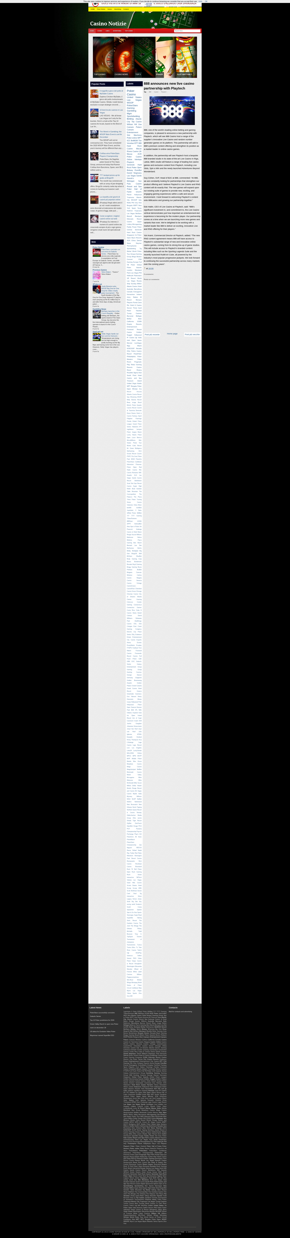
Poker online (132, 138)
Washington (131, 966)
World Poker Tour (136, 1217)
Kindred (139, 737)
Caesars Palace (134, 127)
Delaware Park (153, 1053)
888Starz (130, 521)
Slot (132, 483)
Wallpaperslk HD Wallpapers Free (169, 1232)
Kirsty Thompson (132, 740)
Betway (130, 170)
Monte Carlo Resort (134, 445)
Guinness (138, 694)
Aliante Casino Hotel (134, 286)
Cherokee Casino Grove (143, 1046)
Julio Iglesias (140, 1100)
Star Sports (138, 912)
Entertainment (132, 327)
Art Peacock (153, 1017)
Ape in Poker (134, 526)
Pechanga (130, 834)
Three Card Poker (137, 1196)
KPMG (139, 734)
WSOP (130, 103)
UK (140, 151)
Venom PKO (131, 958)
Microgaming (137, 224)
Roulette (130, 373)
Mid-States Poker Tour (131, 1116)
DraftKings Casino (156, 1055)
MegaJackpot (131, 769)
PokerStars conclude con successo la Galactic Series (110, 251)
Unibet (129, 383)
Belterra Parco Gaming (138, 1025)
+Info (200, 1)
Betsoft (129, 216)
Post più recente (152, 334)
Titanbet (139, 311)
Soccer (129, 308)
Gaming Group (134, 669)
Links (107, 31)
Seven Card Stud (139, 1176)
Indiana (129, 713)
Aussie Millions (137, 534)
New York (146, 1128)
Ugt (128, 953)
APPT (129, 524)
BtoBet (139, 570)
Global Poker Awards (140, 1077)
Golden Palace (161, 1079)
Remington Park (161, 1158)
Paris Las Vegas (133, 273)
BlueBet (139, 556)
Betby (129, 551)
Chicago (139, 591)
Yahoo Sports (132, 993)
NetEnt (129, 802)
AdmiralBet (138, 524)
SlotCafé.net (98, 332)
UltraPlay (139, 953)
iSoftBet (139, 508)
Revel (129, 370)
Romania (135, 472)
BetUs (140, 548)
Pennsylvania (131, 246)
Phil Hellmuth (158, 1141)
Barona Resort (136, 400)
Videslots (130, 505)
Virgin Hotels (137, 383)
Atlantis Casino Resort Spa (137, 1019)
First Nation (140, 1067)
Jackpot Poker (129, 1096)
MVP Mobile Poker (134, 758)
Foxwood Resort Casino (138, 1069)
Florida (129, 421)
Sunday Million (136, 284)
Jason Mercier (147, 1096)
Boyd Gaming (137, 564)
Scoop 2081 (137, 888)
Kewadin (129, 737)
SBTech (139, 877)
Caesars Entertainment (151, 1037)
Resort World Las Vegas (144, 1160)
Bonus (129, 561)
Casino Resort (131, 408)
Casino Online (155, 1042)
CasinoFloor (131, 588)
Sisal (128, 483)
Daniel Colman (161, 1051)
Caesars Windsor (135, 1040)
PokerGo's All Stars (134, 837)
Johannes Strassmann (134, 726)
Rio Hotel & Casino (134, 305)
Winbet (139, 980)
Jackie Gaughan (134, 723)
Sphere (139, 910)
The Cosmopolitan (141, 1192)
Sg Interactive (152, 1176)
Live (128, 748)
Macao (139, 149)
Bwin (140, 319)
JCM (140, 721)
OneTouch (138, 823)
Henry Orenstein (160, 1085)
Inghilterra (130, 429)
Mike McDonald (157, 1116)
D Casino (146, 1051)
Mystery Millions (134, 796)
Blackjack (138, 216)
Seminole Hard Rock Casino (140, 1174)
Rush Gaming (137, 872)
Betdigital (135, 551)
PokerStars (132, 105)
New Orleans (136, 1128)
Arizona (139, 391)
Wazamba (138, 966)
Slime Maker (106, 272)
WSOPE (139, 192)
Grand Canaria (137, 686)
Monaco (139, 300)
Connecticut (138, 605)
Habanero (135, 427)
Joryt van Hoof (150, 1098)
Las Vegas (134, 100)
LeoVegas (138, 343)
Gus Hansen (131, 696)
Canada (130, 292)
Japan (139, 222)
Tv (137, 947)
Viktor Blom (138, 505)
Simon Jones (137, 899)
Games (110, 9)
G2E (140, 659)
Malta (129, 203)
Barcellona (138, 289)
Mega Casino (134, 767)
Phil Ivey (135, 203)
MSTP (139, 756)
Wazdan (129, 969)
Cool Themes (136, 1232)
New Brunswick (132, 804)
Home (92, 31)
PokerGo (139, 459)
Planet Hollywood (134, 195)
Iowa (140, 713)
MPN (134, 756)
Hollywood (138, 335)
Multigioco (138, 448)
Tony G (138, 934)
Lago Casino (152, 1102)
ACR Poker (154, 1013)
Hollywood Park (136, 702)
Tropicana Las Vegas (147, 1201)
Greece (139, 691)
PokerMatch (131, 839)
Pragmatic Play (144, 1154)
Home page (172, 334)
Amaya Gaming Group (155, 1015)
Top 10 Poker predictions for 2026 (102, 1020)
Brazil (140, 402)
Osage (135, 826)
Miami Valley (134, 775)
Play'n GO (138, 834)
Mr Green (130, 448)
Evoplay (139, 645)
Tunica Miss (131, 947)
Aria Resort (138, 1017)
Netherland (138, 802)
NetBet (139, 799)
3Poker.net (97, 284)
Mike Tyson (138, 783)
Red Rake (138, 853)
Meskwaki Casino (134, 772)
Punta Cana (137, 302)
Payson (139, 831)
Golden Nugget (149, 1079)
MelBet (139, 769)
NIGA (128, 799)
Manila (129, 761)
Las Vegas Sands (134, 176)
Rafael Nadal (137, 850)
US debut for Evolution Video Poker (102, 1031)
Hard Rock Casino (139, 1085)
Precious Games (100, 270)
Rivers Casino (132, 151)
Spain (134, 208)
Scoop (129, 888)
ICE (128, 141)
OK (206, 1)
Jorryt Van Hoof (132, 729)
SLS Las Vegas (156, 1180)
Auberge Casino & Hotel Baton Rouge (134, 532)
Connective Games (134, 607)
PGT (128, 829)
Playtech (163, 92)
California (130, 321)
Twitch (139, 950)
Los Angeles (137, 748)
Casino (99, 31)
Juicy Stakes (132, 297)
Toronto (139, 936)
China (133, 240)
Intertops (138, 159)
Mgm (129, 113)
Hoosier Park (139, 1088)
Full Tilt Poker (147, 1071)
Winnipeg (134, 982)
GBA (128, 661)
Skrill (128, 901)
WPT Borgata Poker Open (150, 1219)
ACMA (139, 521)
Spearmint (130, 910)
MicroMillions (131, 440)
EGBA (139, 321)
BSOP (139, 397)
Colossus (130, 602)
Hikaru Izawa (128, 1087)
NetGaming (130, 451)
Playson (130, 302)
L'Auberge (130, 742)
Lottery (129, 224)
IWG (140, 710)
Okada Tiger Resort (134, 820)
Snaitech (139, 904)
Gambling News (99, 309)
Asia (140, 203)
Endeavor (138, 634)
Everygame (137, 292)
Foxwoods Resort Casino (157, 1069)
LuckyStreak (137, 750)
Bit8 (140, 553)
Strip (128, 284)
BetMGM (134, 141)
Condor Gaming (143, 1050)
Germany (130, 677)
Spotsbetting (131, 248)
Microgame (130, 777)
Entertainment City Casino (149, 1061)
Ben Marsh (137, 543)
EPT (136, 143)
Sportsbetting (133, 116)
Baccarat (130, 316)
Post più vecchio (192, 334)
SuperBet (130, 918)
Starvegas (130, 915)
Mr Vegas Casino (154, 1122)
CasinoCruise (131, 586)
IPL (136, 710)
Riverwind (138, 866)
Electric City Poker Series (133, 1059)
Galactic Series (161, 1071)
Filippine (129, 418)
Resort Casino (136, 858)
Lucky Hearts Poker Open (155, 1106)
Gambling (131, 111)
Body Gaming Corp (134, 559)
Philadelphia (131, 356)
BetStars (138, 213)
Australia (130, 289)
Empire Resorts (134, 324)
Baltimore (130, 537)
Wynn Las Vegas (134, 991)
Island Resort (156, 1092)
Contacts (126, 9)
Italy (140, 200)
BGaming (133, 397)
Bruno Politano (161, 1035)
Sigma (135, 373)
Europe (135, 262)
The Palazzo (150, 1194)
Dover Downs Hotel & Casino (139, 1055)
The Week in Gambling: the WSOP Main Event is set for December (111, 134)
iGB (131, 996)
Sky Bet (135, 901)
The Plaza (138, 497)
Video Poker (162, 1207)
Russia (139, 281)
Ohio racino (137, 818)
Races (129, 850)
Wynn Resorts (136, 238)
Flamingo (139, 418)
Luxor (133, 437)
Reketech (130, 856)
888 (150, 92)
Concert (130, 259)
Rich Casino (142, 1162)
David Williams (142, 1053)
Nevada (139, 348)
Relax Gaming (136, 364)
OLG (140, 451)
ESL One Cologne (136, 1063)
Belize (140, 537)
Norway (139, 812)
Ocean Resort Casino (134, 453)
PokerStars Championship (143, 1153)
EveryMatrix (131, 645)
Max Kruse (137, 761)
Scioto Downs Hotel (134, 885)
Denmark (139, 410)
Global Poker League (158, 1077)
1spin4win (130, 510)
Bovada (129, 564)
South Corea (134, 907)
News (129, 243)
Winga (129, 982)
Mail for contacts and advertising (180, 1011)
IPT (140, 427)
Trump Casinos (134, 313)
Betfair (129, 319)
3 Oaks (138, 510)
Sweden (139, 489)
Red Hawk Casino (160, 1157)
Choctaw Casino (132, 594)
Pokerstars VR (161, 1153)
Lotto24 (129, 750)
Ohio (128, 351)
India (140, 337)
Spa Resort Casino (134, 1184)
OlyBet (129, 823)
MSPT (135, 205)
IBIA (132, 710)
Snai (140, 373)
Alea (128, 526)
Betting (130, 119)
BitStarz (129, 556)
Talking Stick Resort (159, 1190)
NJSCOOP (130, 348)
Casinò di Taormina (130, 1042)
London (129, 270)
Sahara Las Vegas (134, 880)
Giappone (138, 677)
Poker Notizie (101, 9)
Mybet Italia (137, 794)
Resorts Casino (134, 367)
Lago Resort (137, 745)
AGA (128, 240)
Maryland (138, 270)
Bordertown (138, 561)
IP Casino (130, 337)
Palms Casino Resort (152, 1138)
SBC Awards (162, 1170)
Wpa (140, 988)
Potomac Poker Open (131, 1154)
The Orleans (141, 1194)
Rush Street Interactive (131, 1168)
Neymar (139, 243)
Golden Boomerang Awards (133, 1079)
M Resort (141, 1108)
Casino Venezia (134, 580)
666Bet (139, 513)
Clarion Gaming (134, 599)
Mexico (139, 437)
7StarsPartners (132, 518)
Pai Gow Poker (137, 456)
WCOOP (134, 200)
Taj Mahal (146, 1190)
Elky (133, 634)
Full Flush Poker (135, 1071)
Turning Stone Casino (147, 1203)
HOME (93, 9)
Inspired (135, 713)
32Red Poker (131, 513)
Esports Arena (149, 1063)
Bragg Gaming (132, 567)
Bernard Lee (132, 545)
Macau (129, 154)
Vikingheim (138, 963)
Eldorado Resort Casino (157, 1057)
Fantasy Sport (137, 416)
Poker (130, 90)
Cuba (137, 610)
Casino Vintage (134, 583)
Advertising (117, 9)
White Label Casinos (141, 1213)
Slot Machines (134, 135)
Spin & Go (130, 912)
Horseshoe (131, 294)
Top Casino (129, 31)
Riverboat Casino (135, 1164)
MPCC (129, 756)
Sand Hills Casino (134, 883)
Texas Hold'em (128, 1192)
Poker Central (141, 1146)
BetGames (130, 548)
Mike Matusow (145, 1116)
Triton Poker (131, 499)
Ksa (140, 740)
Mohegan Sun (134, 181)
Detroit (139, 240)
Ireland (139, 294)
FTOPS (129, 648)
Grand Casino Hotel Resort (145, 1081)
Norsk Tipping (137, 807)
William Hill (132, 124)
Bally (128, 400)
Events (139, 642)
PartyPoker (138, 354)
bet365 (129, 508)
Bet (140, 545)
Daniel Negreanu (134, 173)
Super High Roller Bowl (151, 1188)
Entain (129, 637)
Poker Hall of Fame (154, 1146)
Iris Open (131, 715)
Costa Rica (131, 610)
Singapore (130, 235)
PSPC (129, 456)
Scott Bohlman (132, 891)
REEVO (139, 847)
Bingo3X (134, 553)
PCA (140, 826)
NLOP (134, 799)
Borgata (130, 205)
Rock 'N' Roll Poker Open (132, 1166)
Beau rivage (131, 402)
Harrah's (130, 178)
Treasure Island (134, 381)
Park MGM (131, 459)
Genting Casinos (134, 672)
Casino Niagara (134, 578)
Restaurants (131, 861)
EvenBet (138, 170)
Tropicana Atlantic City (131, 1201)
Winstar (135, 389)
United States (134, 97)
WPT (140, 138)
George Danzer (134, 675)
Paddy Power (132, 227)
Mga (128, 346)
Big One (158, 1029)
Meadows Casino (134, 764)
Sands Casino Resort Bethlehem (143, 1170)
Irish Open (131, 340)
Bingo (134, 257)
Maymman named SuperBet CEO (102, 1035)
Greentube (130, 694)
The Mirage (134, 926)
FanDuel (135, 648)
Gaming (131, 108)
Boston (139, 257)
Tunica (139, 945)
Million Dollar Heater (134, 785)
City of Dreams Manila (145, 1048)
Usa (140, 124)
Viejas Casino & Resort (140, 1209)
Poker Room (144, 1148)
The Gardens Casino (155, 1192)
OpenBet (130, 826)
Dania (134, 613)
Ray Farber (130, 853)
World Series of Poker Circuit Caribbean (134, 985)
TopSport (130, 936)
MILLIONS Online (134, 753)
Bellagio (139, 316)
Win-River (130, 980)
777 (128, 516)
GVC (133, 661)
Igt (136, 337)
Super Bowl (138, 915)
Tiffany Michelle (150, 1196)
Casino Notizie (108, 24)
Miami (139, 346)
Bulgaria (129, 572)
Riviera (139, 370)
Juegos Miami (137, 432)
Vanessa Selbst (134, 955)
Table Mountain (132, 491)
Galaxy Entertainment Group (134, 1073)
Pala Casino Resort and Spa (133, 1138)
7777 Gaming (136, 516)
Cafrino (139, 575)
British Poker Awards (134, 405)
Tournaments (131, 945)
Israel (136, 721)
